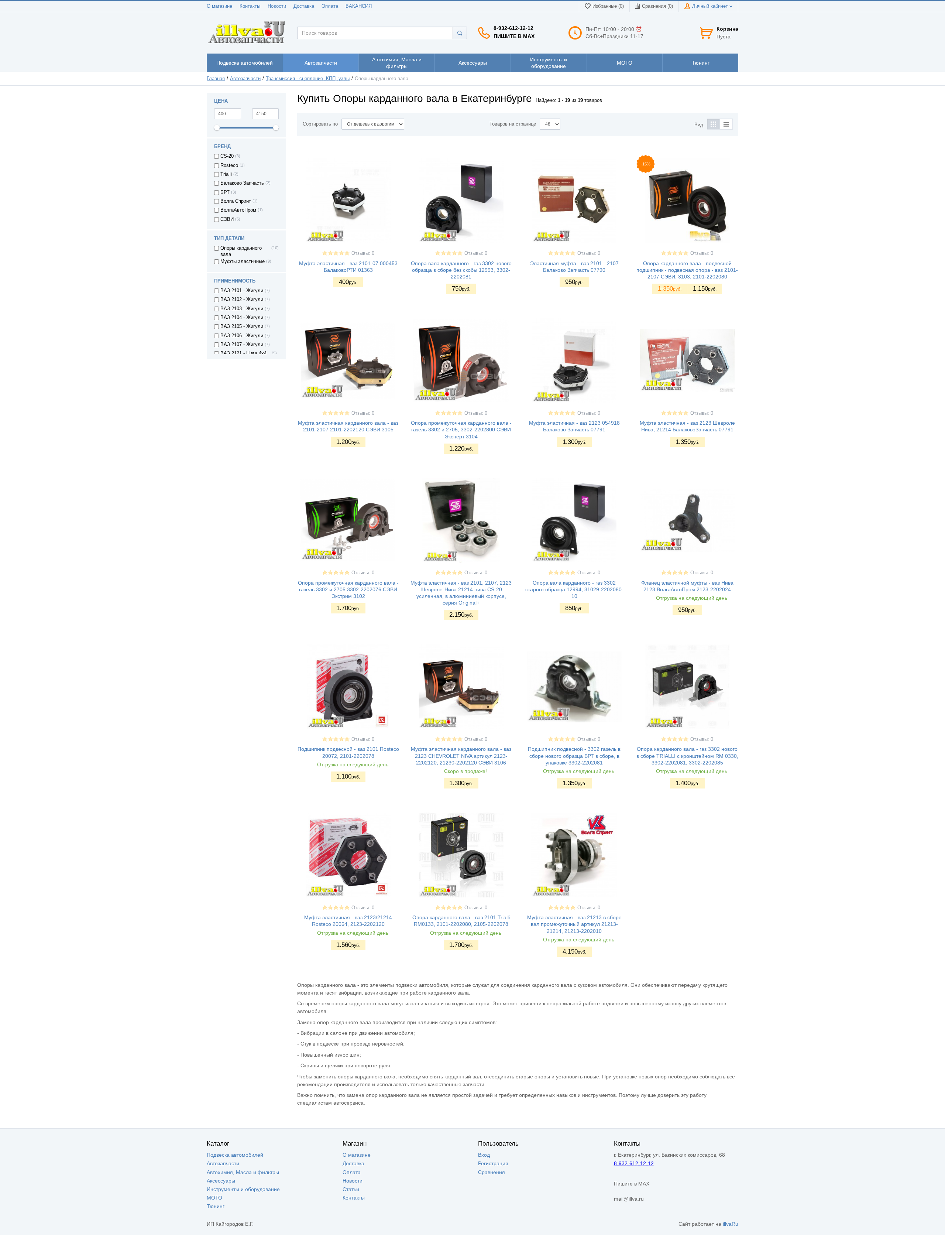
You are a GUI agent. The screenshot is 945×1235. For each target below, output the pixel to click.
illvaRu (730, 1224)
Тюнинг (215, 1206)
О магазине (219, 6)
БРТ (225, 192)
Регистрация (493, 1163)
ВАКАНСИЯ (359, 6)
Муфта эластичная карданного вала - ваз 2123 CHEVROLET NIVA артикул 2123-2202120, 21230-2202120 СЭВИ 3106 (461, 755)
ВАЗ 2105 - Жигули (241, 326)
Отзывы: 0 (362, 253)
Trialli (226, 174)
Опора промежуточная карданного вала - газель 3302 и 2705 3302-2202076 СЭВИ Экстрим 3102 (348, 589)
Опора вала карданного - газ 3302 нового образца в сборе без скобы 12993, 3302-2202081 (461, 270)
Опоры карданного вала (241, 251)
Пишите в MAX (514, 36)
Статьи (351, 1189)
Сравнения (491, 1172)
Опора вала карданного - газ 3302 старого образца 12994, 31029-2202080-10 (574, 589)
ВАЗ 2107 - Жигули (241, 344)
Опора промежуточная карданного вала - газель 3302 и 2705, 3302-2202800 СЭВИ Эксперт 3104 (461, 429)
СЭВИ (227, 219)
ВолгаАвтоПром (238, 210)
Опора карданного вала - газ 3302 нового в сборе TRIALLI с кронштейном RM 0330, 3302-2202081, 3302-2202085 (687, 755)
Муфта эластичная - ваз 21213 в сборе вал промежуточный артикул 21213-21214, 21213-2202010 (574, 924)
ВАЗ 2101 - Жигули (241, 290)
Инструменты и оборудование (243, 1189)
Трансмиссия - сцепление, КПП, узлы (308, 78)
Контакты (250, 6)
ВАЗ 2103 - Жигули (241, 308)
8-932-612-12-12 (513, 28)
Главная (216, 78)
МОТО (214, 1198)
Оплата (330, 6)
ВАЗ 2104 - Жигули (241, 317)
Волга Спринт (235, 201)
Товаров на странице (512, 124)
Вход (484, 1155)
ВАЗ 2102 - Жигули (241, 299)
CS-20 (227, 156)
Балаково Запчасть (242, 183)
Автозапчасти (245, 78)
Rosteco (229, 165)
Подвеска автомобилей (235, 1155)
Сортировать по (320, 124)
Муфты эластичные (242, 261)
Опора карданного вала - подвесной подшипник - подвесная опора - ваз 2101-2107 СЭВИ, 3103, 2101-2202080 (687, 270)
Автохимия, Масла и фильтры (243, 1172)
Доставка (303, 6)
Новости (277, 6)
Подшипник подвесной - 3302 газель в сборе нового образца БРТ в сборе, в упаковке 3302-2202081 (574, 755)
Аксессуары (221, 1181)
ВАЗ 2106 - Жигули (241, 335)
